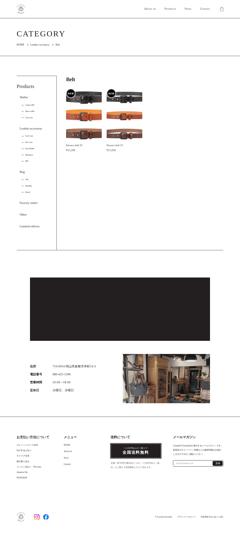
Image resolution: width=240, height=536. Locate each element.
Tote (27, 179)
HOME (20, 44)
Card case (29, 136)
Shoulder (28, 186)
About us (150, 9)
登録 (218, 463)
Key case (29, 142)
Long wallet (29, 105)
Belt (26, 161)
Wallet (24, 97)
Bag (22, 172)
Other (23, 214)
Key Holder (29, 148)
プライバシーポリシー (186, 516)
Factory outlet (29, 203)
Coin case (29, 117)
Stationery (29, 155)
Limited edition (30, 226)
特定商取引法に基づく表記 (212, 516)
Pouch (27, 192)
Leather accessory (39, 44)
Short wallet (29, 111)
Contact (205, 9)
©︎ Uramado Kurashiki (163, 516)
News (188, 9)
